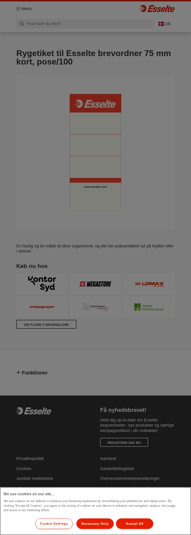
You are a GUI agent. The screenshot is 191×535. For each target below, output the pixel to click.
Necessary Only (95, 523)
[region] (95, 511)
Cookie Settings (54, 523)
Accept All (134, 523)
